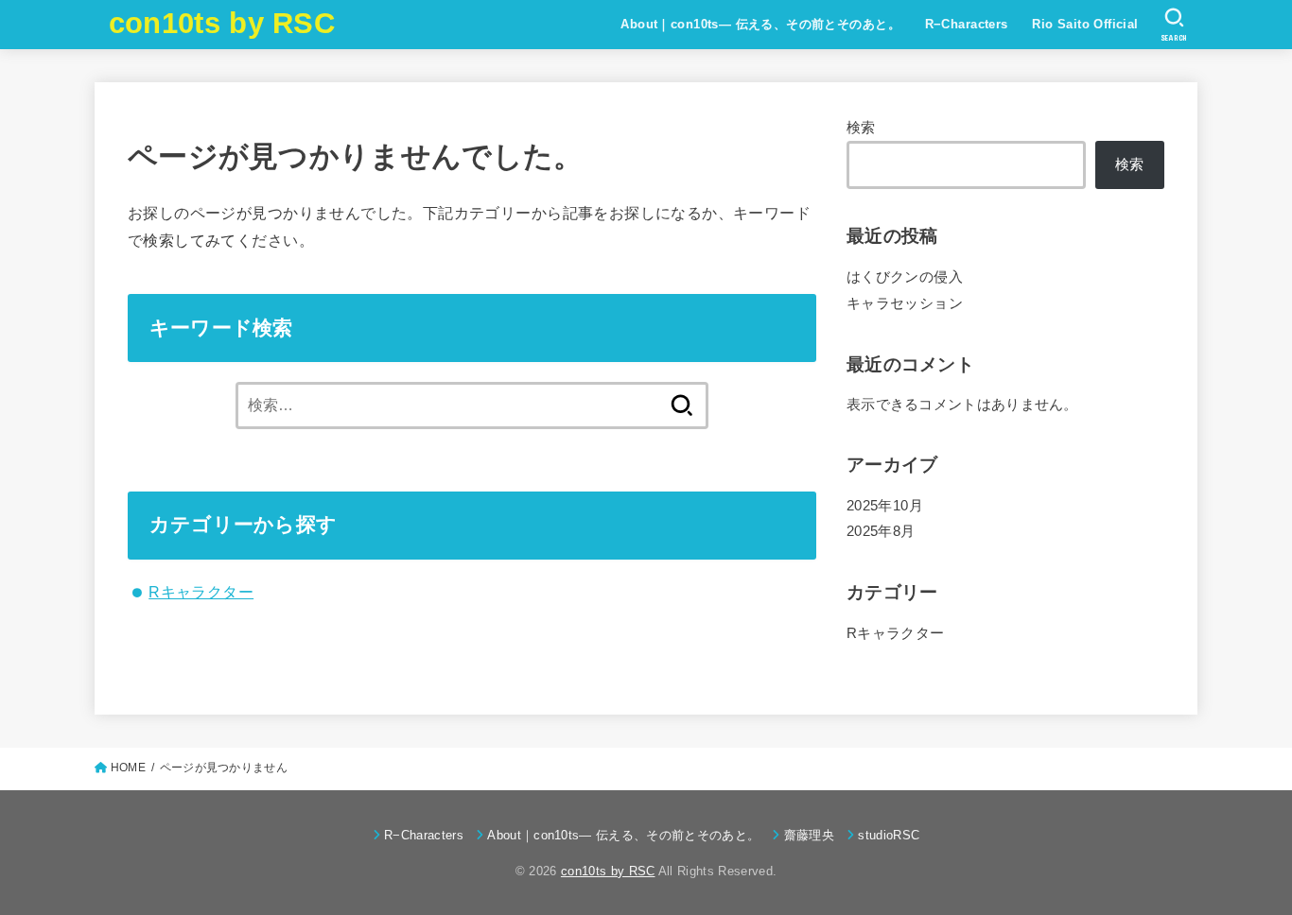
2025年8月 (881, 531)
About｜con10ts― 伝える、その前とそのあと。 (760, 24)
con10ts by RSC (222, 23)
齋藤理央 (809, 835)
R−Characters (966, 24)
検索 (861, 127)
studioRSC (888, 835)
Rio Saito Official (1085, 24)
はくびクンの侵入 (905, 277)
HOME (128, 767)
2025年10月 (885, 505)
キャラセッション (905, 303)
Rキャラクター (200, 591)
